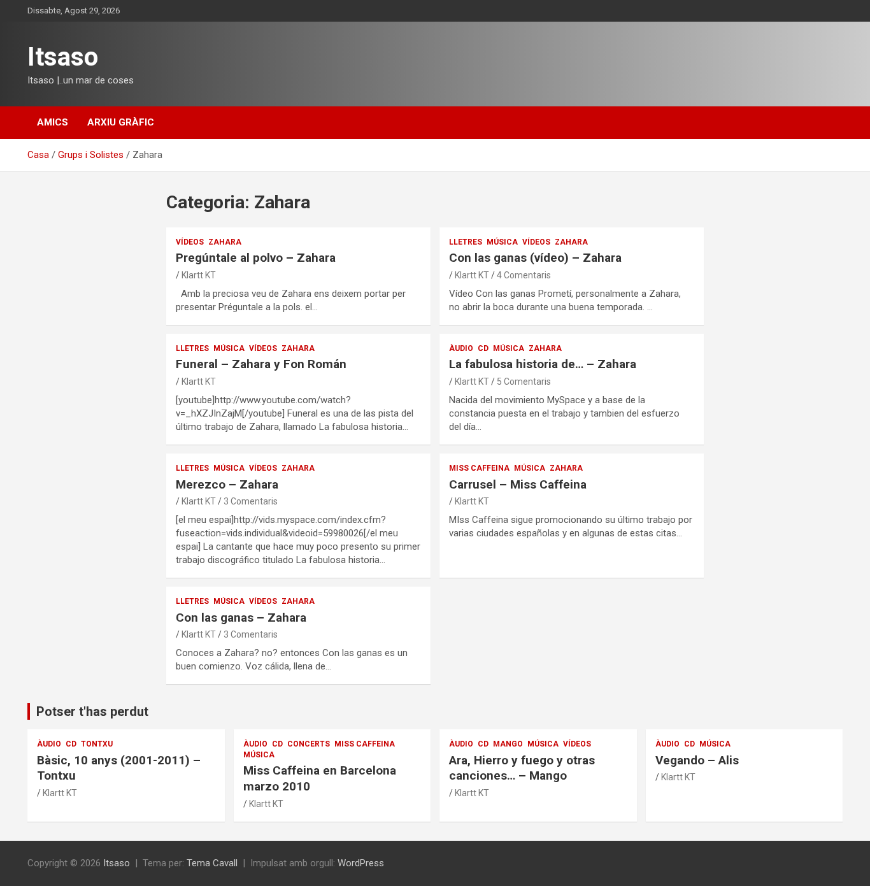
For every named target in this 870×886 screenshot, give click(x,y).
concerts (308, 744)
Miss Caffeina (479, 468)
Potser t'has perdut (92, 711)
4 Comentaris (524, 275)
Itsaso (62, 57)
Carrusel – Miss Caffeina (518, 484)
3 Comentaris (251, 501)
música (502, 242)
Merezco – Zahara (227, 484)
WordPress (361, 863)
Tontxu (97, 744)
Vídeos (190, 242)
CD (483, 348)
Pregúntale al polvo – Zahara (256, 257)
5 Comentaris (524, 381)
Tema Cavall (212, 863)
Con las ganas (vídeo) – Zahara (535, 257)
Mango (508, 744)
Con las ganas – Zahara (241, 617)
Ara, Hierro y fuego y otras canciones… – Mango (522, 768)
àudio (461, 348)
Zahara (224, 242)
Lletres (465, 242)
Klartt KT (199, 275)
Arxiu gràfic (120, 122)
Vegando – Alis (697, 760)
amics (52, 122)
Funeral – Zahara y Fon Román (261, 364)
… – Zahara (542, 364)
